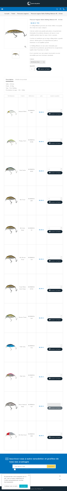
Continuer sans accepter (11, 486)
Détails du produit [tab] (21, 79)
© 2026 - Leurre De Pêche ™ (33, 489)
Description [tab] (9, 79)
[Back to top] (62, 484)
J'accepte (23, 486)
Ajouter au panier (44, 69)
